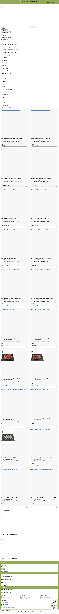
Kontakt (2, 594)
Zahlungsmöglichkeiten (6, 578)
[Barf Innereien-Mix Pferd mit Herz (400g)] (15, 283)
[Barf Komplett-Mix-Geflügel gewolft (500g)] (44, 442)
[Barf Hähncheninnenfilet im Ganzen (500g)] (44, 123)
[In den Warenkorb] (26, 147)
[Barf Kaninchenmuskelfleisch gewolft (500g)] (44, 283)
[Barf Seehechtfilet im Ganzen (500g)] (15, 482)
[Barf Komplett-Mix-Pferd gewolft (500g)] (15, 163)
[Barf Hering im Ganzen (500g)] (15, 442)
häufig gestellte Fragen (6, 592)
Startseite (3, 591)
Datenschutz (3, 565)
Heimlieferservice (5, 584)
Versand (39, 611)
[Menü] (57, 599)
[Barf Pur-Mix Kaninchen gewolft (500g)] (15, 363)
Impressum (3, 568)
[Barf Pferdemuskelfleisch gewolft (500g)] (44, 163)
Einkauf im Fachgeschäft (6, 589)
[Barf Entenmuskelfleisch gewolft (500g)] (44, 403)
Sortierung (33, 26)
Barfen (2, 575)
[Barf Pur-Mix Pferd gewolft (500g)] (44, 203)
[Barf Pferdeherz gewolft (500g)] (15, 203)
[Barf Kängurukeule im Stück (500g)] (44, 363)
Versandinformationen (6, 579)
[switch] (54, 608)
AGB (2, 566)
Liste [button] (31, 34)
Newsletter (3, 585)
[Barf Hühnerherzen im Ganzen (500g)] (44, 323)
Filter (2, 26)
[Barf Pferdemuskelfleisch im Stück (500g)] (15, 123)
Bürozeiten (3, 582)
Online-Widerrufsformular (6, 576)
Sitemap (2, 581)
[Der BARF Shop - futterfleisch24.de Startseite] (29, 2)
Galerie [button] (2, 34)
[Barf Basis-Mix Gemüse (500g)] (15, 243)
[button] (29, 35)
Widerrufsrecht (4, 569)
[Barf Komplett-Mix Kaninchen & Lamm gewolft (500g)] (15, 403)
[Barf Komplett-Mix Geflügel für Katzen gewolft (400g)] (44, 482)
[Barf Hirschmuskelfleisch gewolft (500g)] (44, 243)
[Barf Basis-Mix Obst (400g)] (15, 323)
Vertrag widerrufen (5, 571)
